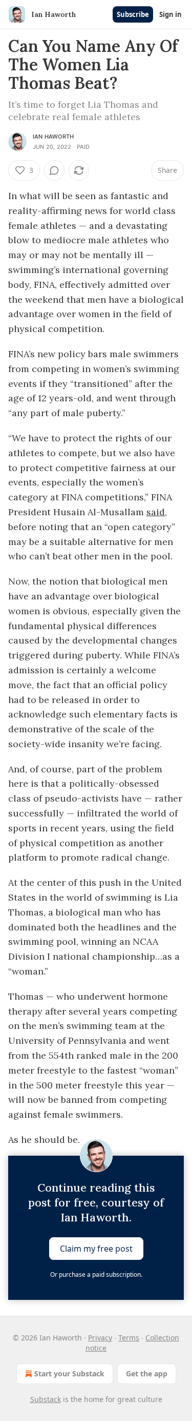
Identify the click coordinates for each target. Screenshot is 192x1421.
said (155, 512)
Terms (128, 1337)
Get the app (146, 1373)
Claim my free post (96, 1248)
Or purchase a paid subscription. (96, 1274)
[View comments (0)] (54, 170)
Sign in (170, 14)
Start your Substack (69, 1373)
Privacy (100, 1337)
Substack (45, 1399)
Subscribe (133, 14)
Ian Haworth (53, 136)
